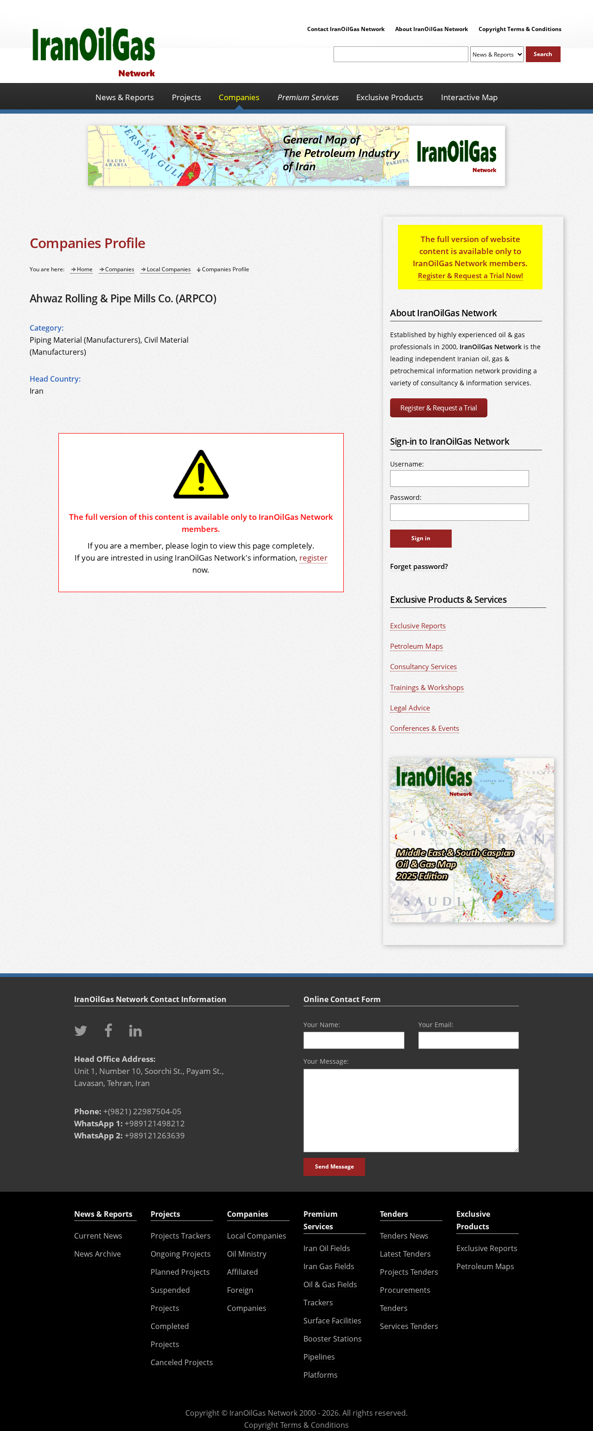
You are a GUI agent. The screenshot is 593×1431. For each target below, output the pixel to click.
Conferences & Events (424, 728)
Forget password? (419, 566)
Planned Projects (180, 1272)
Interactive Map (469, 96)
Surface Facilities (332, 1321)
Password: (406, 497)
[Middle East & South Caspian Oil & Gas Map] (471, 922)
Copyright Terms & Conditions (520, 29)
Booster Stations (332, 1339)
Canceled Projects (182, 1362)
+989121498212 (155, 1123)
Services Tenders (409, 1326)
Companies (119, 269)
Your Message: (326, 1061)
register (313, 557)
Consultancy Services (423, 666)
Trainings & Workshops (427, 687)
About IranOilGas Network (431, 29)
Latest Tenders (405, 1254)
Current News (98, 1236)
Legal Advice (410, 707)
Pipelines (319, 1357)
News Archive (97, 1254)
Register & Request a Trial (438, 407)
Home (85, 269)
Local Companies (169, 269)
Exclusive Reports (418, 625)
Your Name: (321, 1024)
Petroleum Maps (416, 646)
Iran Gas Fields (328, 1266)
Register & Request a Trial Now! (470, 275)
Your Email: (436, 1024)
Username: (407, 464)
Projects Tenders (409, 1272)
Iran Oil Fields (326, 1248)
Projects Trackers (181, 1236)
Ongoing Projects (181, 1254)
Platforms (320, 1375)
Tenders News (404, 1236)
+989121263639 (155, 1135)
